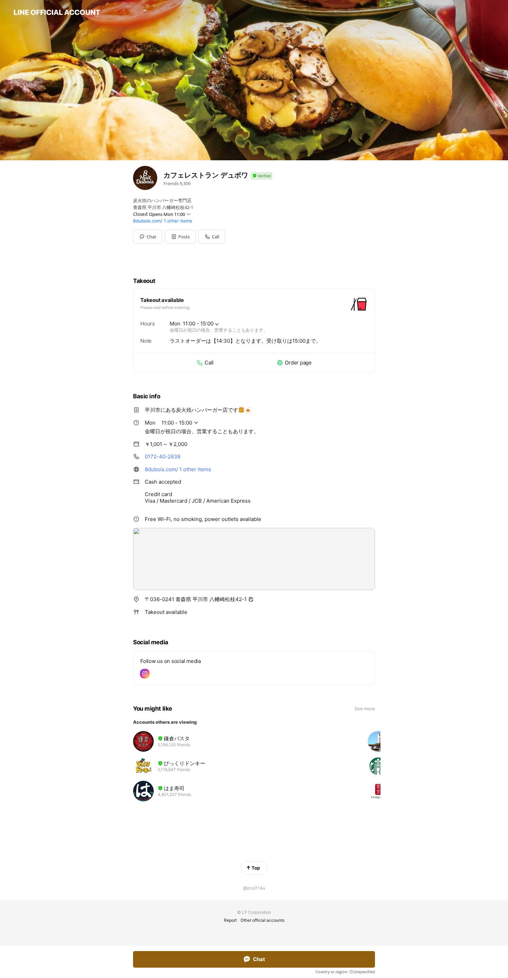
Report (230, 920)
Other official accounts (262, 920)
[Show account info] (261, 176)
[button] (180, 237)
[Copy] (251, 599)
